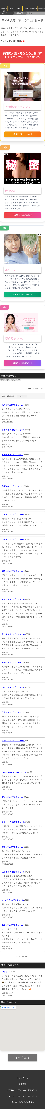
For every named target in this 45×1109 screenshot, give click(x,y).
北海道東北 (3, 9)
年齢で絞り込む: (8, 396)
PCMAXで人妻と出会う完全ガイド (23, 1090)
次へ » (26, 956)
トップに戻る (22, 1057)
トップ (4, 13)
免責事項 (22, 1084)
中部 (19, 8)
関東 (11, 8)
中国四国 (33, 8)
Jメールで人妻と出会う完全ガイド (22, 1096)
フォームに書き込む (34, 388)
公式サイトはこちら (21, 134)
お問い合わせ (22, 1078)
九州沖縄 (41, 8)
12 (23, 956)
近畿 (26, 8)
